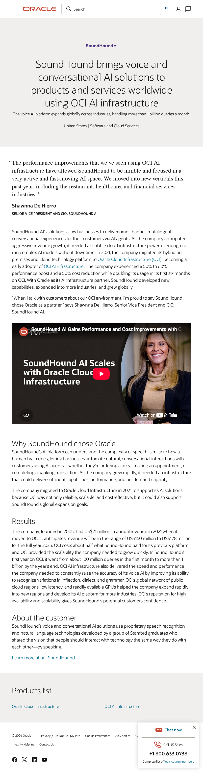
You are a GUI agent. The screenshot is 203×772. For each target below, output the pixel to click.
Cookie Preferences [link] (97, 736)
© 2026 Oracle (21, 735)
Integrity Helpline (23, 744)
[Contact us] (188, 9)
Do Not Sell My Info (67, 736)
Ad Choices (122, 736)
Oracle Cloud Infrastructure (35, 706)
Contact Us (46, 744)
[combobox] (111, 9)
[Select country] (168, 9)
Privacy (46, 736)
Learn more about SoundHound (43, 658)
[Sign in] (178, 9)
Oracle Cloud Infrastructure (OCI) (130, 259)
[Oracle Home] (39, 9)
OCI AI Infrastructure (122, 706)
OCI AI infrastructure (64, 266)
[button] (15, 9)
